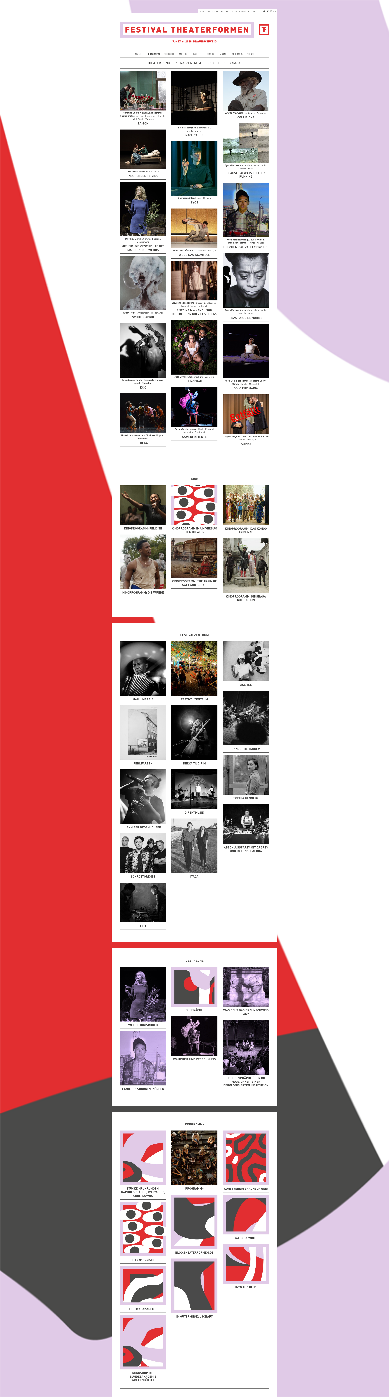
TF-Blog (254, 11)
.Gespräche (211, 63)
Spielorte (169, 54)
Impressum (205, 11)
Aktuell (139, 54)
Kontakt (216, 11)
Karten (197, 54)
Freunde (210, 54)
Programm (154, 54)
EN (274, 11)
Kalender (184, 54)
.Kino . (166, 63)
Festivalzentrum (186, 63)
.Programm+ (231, 63)
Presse (250, 54)
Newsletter (227, 11)
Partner (223, 54)
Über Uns (237, 54)
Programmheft (241, 11)
